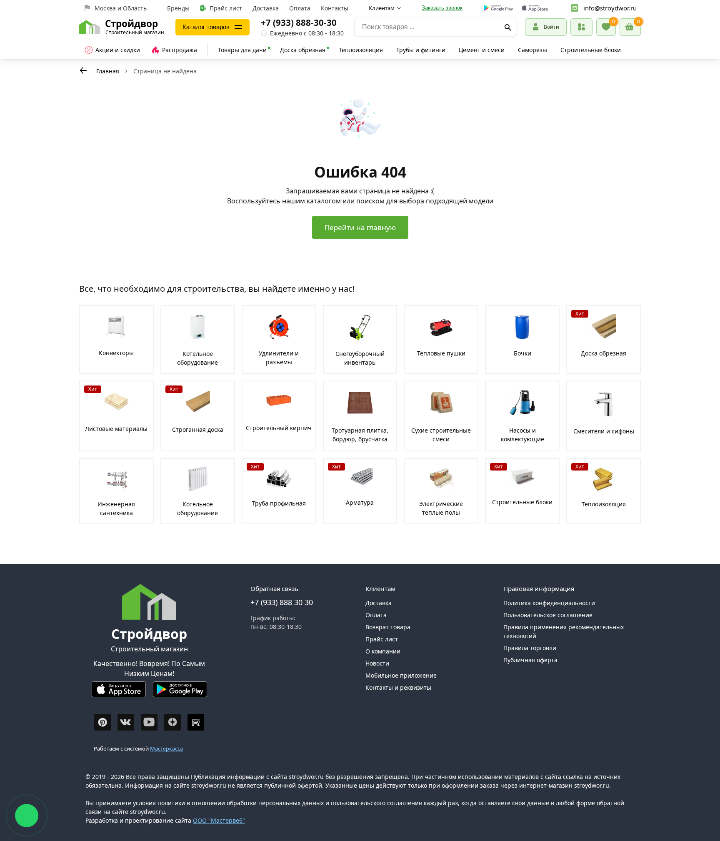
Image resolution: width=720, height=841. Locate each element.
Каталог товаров (206, 26)
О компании (382, 651)
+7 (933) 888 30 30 (281, 602)
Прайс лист (226, 8)
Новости (377, 663)
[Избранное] (606, 27)
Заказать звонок (442, 8)
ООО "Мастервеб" (219, 820)
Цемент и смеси (482, 50)
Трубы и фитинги (420, 50)
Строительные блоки (590, 50)
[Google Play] (180, 692)
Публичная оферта (530, 660)
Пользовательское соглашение (547, 615)
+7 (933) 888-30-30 (299, 22)
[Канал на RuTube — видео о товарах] (196, 722)
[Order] (581, 27)
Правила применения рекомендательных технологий (563, 631)
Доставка (265, 8)
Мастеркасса (166, 748)
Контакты (334, 8)
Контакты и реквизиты (398, 687)
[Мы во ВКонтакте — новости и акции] (126, 722)
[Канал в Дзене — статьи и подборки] (172, 722)
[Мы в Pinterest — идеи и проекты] (102, 722)
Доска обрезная (302, 50)
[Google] (498, 8)
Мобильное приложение (401, 675)
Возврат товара (387, 627)
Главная (107, 71)
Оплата (299, 8)
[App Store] (119, 692)
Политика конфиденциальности (549, 603)
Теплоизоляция (361, 50)
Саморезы (532, 50)
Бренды (178, 8)
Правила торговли (529, 648)
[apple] (534, 8)
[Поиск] (508, 27)
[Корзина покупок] (630, 27)
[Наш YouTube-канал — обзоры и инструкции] (149, 722)
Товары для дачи (242, 50)
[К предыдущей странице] (83, 70)
